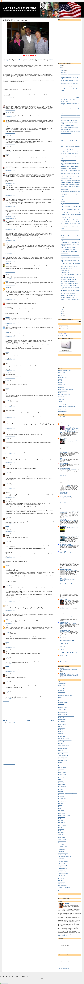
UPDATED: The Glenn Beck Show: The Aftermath (15, 20)
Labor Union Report (62, 758)
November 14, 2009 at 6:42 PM (10, 436)
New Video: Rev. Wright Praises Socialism (69, 281)
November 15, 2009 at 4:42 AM (10, 647)
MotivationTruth (63, 519)
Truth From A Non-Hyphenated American (68, 643)
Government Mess (61, 741)
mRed (7, 281)
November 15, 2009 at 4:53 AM (10, 698)
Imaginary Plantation (63, 493)
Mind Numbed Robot (62, 786)
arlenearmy (8, 317)
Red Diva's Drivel (61, 818)
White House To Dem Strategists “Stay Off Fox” (70, 233)
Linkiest (59, 770)
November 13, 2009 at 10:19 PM (10, 216)
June (62, 309)
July (62, 307)
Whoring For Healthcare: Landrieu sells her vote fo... (70, 131)
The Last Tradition (63, 438)
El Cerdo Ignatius (61, 721)
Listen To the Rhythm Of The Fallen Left (67, 584)
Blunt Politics (60, 698)
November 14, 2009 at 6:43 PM (10, 443)
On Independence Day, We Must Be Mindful (67, 520)
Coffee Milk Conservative (63, 702)
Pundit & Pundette (61, 811)
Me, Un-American (61, 782)
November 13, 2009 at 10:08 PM (10, 206)
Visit (63, 968)
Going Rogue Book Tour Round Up (64, 740)
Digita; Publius (63, 646)
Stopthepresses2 (9, 301)
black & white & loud (64, 655)
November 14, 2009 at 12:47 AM (10, 253)
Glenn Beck (7, 98)
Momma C (7, 118)
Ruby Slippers (61, 832)
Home (28, 720)
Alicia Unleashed (61, 688)
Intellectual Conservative (63, 752)
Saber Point (60, 834)
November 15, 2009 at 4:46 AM (10, 663)
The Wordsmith (63, 637)
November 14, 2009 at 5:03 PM (10, 336)
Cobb (61, 458)
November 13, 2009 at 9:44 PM (10, 183)
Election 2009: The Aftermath (66, 268)
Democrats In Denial (64, 253)
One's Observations (62, 801)
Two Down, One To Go (65, 270)
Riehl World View (61, 822)
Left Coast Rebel (9, 325)
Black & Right (62, 450)
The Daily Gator (61, 858)
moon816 (7, 166)
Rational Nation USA (62, 813)
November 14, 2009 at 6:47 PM (10, 462)
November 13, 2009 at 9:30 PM (10, 170)
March (62, 315)
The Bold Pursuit (61, 847)
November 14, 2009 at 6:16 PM (10, 378)
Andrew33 (7, 255)
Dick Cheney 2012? (64, 101)
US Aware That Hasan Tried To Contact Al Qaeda (70, 230)
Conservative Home (62, 709)
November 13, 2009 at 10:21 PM (10, 229)
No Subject (8, 185)
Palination (60, 805)
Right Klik (60, 827)
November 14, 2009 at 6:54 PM (10, 497)
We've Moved (67, 485)
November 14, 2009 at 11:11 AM (10, 299)
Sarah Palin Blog (61, 837)
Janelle (7, 625)
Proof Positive (61, 810)
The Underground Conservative (64, 871)
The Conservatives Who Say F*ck (64, 856)
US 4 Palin (60, 880)
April (62, 313)
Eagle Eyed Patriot (62, 719)
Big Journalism (61, 373)
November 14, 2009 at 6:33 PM (10, 417)
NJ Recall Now (61, 796)
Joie (6, 612)
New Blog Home (63, 497)
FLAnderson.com (63, 535)
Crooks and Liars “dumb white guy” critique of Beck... (71, 176)
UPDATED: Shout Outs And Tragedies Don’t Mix (70, 242)
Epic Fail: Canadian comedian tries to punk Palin (70, 97)
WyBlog (59, 890)
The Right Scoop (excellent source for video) (66, 406)
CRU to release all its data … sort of (67, 92)
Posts (61, 326)
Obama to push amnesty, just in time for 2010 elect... (71, 180)
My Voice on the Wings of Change (67, 496)
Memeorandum (61, 387)
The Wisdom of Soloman (63, 873)
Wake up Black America (64, 661)
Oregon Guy (60, 803)
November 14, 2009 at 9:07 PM (10, 623)
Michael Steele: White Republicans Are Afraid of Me (70, 212)
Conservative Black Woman (65, 569)
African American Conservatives (66, 615)
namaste (7, 263)
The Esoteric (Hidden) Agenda (70, 570)
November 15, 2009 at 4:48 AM (10, 671)
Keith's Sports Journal (62, 757)
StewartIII (7, 332)
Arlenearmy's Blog (63, 551)
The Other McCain (61, 866)
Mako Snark (60, 781)
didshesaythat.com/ (64, 492)
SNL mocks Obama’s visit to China (67, 125)
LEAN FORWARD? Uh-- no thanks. (66, 608)
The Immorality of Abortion (64, 503)
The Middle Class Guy (62, 865)
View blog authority (62, 333)
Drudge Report (61, 380)
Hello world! (62, 464)
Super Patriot (62, 607)
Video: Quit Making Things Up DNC (67, 277)
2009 (61, 69)
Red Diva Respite (61, 817)
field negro (62, 668)
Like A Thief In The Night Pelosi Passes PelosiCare (70, 221)
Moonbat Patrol (61, 789)
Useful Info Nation (61, 882)
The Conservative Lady (10, 242)
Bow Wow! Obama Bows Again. (67, 178)
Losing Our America (62, 774)
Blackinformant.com (64, 510)
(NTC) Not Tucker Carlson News (64, 370)
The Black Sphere (63, 416)
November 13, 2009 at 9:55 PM (10, 195)
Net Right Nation (61, 392)
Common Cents (61, 704)
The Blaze (60, 401)
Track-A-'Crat (60, 877)
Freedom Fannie (61, 729)
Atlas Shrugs (60, 693)
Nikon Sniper (60, 794)
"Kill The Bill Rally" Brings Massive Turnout (69, 251)
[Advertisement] (12, 710)
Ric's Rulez (60, 820)
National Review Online (62, 391)
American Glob (61, 690)
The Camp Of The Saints (63, 853)
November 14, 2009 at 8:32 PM (10, 601)
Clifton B (7, 135)
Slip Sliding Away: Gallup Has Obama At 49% (69, 140)
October (62, 301)
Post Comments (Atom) (12, 722)
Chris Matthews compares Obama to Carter (69, 120)
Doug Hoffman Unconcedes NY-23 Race (68, 168)
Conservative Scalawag (62, 710)
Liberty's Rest (61, 769)
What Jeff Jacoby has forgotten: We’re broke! (69, 127)
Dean (6, 274)
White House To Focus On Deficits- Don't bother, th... (71, 184)
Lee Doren (60, 762)
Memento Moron (61, 784)
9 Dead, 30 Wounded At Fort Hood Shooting (69, 247)
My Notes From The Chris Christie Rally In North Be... (71, 299)
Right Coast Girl (61, 823)
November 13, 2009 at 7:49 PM (10, 116)
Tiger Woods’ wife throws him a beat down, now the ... (71, 93)
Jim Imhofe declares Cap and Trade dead (68, 95)
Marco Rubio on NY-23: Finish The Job (68, 293)
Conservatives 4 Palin (62, 712)
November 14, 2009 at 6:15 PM (10, 370)
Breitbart (60, 379)
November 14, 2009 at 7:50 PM (10, 557)
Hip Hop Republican (64, 475)
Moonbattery (60, 791)
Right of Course (61, 829)
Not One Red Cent (61, 799)
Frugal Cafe (60, 731)
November (63, 72)
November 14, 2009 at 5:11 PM (10, 349)
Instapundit (60, 750)
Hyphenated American (62, 748)
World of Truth (63, 578)
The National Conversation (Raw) (66, 583)
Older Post (52, 720)
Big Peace (60, 375)
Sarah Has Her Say (64, 189)
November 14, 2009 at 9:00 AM (10, 278)
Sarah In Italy (61, 835)
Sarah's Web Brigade (62, 839)
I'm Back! (62, 232)
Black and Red (63, 526)
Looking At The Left (62, 772)
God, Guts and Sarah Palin (63, 738)
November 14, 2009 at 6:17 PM (10, 385)
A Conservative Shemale (63, 681)
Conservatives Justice (62, 714)
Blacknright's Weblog (64, 502)
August (62, 305)
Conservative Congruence (63, 705)
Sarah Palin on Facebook (63, 397)
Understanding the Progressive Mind (66, 545)
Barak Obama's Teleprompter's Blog (65, 695)
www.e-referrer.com (70, 895)
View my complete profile (63, 935)
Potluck (59, 808)
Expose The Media (62, 724)
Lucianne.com (61, 385)
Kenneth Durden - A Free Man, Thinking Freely (69, 652)
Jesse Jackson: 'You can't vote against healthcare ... (71, 151)
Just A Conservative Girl (63, 755)
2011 (61, 65)
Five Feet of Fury (61, 728)
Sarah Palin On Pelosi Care (66, 217)
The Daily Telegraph (62, 403)
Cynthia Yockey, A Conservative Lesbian (66, 716)
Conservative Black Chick (65, 468)
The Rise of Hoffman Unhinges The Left (68, 285)
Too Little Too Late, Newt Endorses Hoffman (69, 297)
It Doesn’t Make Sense (62, 753)
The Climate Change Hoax (66, 129)
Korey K (7, 172)
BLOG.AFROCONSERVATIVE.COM (67, 640)
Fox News (60, 382)
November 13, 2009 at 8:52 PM (10, 133)
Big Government (61, 372)
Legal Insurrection (61, 765)
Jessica (7, 197)
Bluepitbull (60, 697)
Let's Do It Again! (68, 600)
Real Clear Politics (61, 396)
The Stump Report (61, 870)
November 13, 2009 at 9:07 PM (10, 163)
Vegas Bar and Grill (64, 463)
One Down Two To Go (65, 272)
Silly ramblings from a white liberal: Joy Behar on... (70, 99)
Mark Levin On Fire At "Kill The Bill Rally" (68, 249)
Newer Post (5, 720)
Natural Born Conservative (65, 484)
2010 (61, 67)
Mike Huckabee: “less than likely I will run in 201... (70, 86)
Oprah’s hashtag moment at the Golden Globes (68, 469)
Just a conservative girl (10, 218)
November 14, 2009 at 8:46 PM (10, 610)
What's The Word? (63, 599)
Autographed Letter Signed (65, 591)
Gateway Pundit (61, 734)
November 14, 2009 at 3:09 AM (10, 261)
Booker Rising (63, 649)
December (63, 70)
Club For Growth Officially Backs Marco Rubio (69, 219)
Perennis (60, 806)
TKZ (6, 619)
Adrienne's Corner (61, 686)
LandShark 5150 (9, 112)
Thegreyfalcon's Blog (64, 622)
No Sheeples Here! (62, 798)
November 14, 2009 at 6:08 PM (10, 359)
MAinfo (59, 779)
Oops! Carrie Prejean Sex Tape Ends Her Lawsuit (70, 255)
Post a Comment (6, 701)
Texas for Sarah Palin (62, 846)
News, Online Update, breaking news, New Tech (67, 793)
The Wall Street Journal (62, 408)
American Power (61, 692)
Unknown (7, 287)
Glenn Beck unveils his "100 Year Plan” (68, 135)
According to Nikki (61, 685)
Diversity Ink (62, 673)
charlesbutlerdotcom (64, 559)
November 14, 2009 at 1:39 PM (10, 323)
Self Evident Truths (62, 841)
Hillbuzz (59, 746)
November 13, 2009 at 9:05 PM (10, 151)
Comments (62, 328)
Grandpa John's (61, 743)
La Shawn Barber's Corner (65, 630)
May (62, 311)
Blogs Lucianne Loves (62, 377)
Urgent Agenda (61, 878)
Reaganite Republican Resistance (64, 815)
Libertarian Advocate (62, 767)
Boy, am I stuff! (63, 106)
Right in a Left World (62, 825)
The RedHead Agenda (62, 868)
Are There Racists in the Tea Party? (66, 616)
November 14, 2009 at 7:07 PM (10, 523)
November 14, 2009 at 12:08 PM (10, 314)
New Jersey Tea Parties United (64, 394)
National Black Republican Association (65, 389)
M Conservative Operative (63, 776)
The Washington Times (62, 409)
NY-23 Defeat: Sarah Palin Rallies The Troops (69, 266)
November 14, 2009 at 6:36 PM (10, 428)
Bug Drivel (60, 700)
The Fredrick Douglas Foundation (64, 404)
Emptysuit (60, 722)
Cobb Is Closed (62, 459)
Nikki (6, 104)
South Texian (60, 842)
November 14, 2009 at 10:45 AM (10, 285)
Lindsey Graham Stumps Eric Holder (67, 149)
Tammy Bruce (61, 399)
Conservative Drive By (62, 707)
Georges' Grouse (61, 736)
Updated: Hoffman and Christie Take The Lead (69, 283)
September (63, 303)
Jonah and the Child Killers (65, 631)
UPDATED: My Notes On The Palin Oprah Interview (70, 166)
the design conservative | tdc (65, 658)
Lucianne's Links (61, 384)
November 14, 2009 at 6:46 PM (10, 453)
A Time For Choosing (62, 683)
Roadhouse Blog (61, 830)
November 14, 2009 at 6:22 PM (10, 406)
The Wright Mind (61, 875)
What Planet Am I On (62, 885)
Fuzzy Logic (60, 733)
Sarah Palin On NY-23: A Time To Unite (68, 295)
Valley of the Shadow (62, 883)
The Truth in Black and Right (65, 544)
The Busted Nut (61, 851)
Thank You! (63, 201)
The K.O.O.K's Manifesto (63, 861)
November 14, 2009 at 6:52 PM (10, 488)
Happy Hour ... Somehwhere (63, 745)
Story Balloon (61, 844)
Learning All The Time (62, 760)
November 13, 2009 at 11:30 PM (10, 240)
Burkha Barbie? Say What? (66, 133)
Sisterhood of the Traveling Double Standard (68, 417)
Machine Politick (61, 777)
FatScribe (60, 726)
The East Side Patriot (62, 859)
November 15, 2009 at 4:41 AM (10, 639)
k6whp (7, 565)
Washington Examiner (62, 411)
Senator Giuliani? (64, 142)
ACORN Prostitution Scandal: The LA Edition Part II (70, 138)
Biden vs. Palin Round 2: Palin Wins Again (69, 279)
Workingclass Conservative (63, 889)
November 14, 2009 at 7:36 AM (10, 272)
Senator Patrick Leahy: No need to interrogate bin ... (70, 144)
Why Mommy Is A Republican (64, 887)
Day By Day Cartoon (62, 717)
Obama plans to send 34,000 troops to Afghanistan (70, 115)
